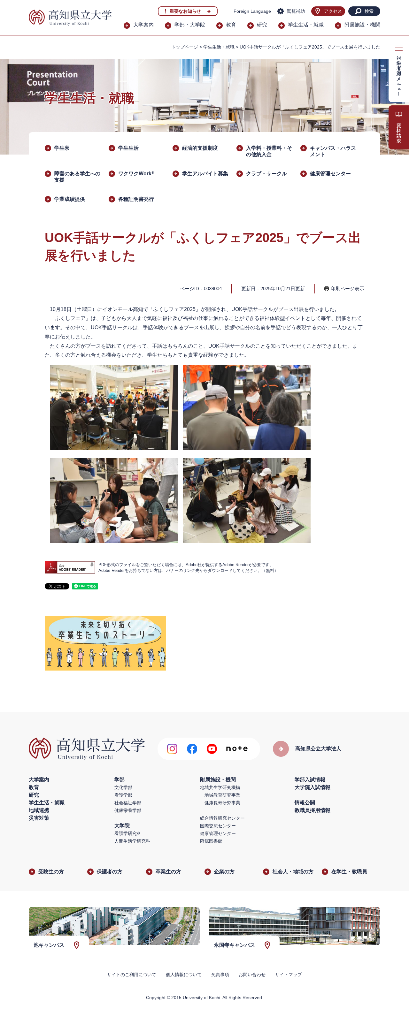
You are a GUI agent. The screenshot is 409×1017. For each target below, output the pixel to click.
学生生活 (128, 148)
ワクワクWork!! (136, 173)
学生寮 (62, 148)
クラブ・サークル (266, 173)
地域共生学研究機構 (220, 787)
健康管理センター (330, 173)
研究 (262, 24)
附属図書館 (211, 841)
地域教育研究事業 (222, 795)
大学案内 (143, 24)
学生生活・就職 (306, 24)
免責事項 (220, 974)
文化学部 (123, 787)
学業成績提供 (69, 199)
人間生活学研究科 (132, 841)
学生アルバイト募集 (205, 173)
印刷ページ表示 (347, 288)
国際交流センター (218, 825)
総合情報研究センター (222, 818)
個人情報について (184, 974)
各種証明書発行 (136, 199)
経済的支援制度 (200, 148)
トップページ (184, 46)
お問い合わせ (252, 974)
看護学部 (123, 795)
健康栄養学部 (127, 810)
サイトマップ (288, 974)
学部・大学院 (189, 24)
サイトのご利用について (131, 974)
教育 (231, 24)
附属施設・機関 (362, 24)
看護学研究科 (127, 833)
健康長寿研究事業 (222, 802)
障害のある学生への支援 (77, 177)
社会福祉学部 (127, 802)
